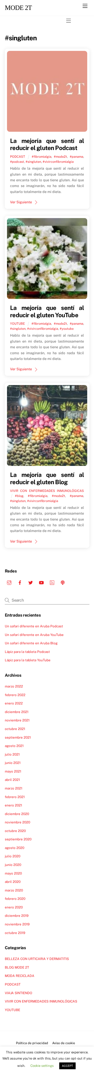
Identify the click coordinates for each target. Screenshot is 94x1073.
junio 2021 (13, 763)
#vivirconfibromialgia (58, 161)
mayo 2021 (13, 771)
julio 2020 (12, 856)
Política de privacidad (32, 1043)
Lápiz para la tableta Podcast (27, 652)
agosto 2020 (14, 848)
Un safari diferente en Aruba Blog (31, 643)
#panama (76, 156)
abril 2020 (13, 882)
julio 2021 (12, 754)
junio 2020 (13, 865)
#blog (19, 496)
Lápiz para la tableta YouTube (27, 660)
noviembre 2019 (17, 924)
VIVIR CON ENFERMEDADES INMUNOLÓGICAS (47, 491)
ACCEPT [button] (67, 1065)
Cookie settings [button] (42, 1065)
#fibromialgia (41, 156)
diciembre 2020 (17, 814)
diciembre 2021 (16, 712)
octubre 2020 (15, 831)
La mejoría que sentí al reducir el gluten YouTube (47, 311)
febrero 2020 (15, 899)
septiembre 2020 (18, 839)
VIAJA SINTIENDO (18, 993)
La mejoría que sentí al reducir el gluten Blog (47, 478)
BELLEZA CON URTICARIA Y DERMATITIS (37, 959)
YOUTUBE (17, 323)
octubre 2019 (15, 933)
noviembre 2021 (17, 720)
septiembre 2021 (18, 737)
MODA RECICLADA (19, 976)
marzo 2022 (14, 686)
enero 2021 (13, 805)
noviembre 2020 (17, 822)
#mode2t (60, 156)
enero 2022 (14, 703)
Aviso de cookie (63, 1043)
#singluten (33, 161)
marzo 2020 (14, 890)
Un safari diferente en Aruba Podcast (34, 626)
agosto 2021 (14, 746)
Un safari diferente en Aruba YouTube (34, 635)
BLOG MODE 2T (17, 967)
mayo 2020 (13, 873)
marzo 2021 (13, 788)
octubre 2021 (15, 729)
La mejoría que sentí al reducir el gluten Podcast (47, 144)
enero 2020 (14, 907)
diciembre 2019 (16, 915)
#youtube (67, 328)
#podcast (17, 161)
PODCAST (17, 156)
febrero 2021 (15, 797)
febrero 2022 (15, 695)
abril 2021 (12, 780)
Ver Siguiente (21, 202)
